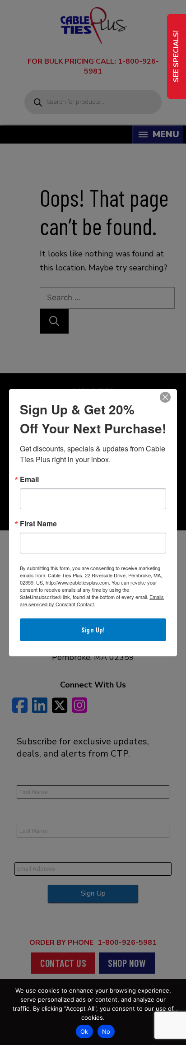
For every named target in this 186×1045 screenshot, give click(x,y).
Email (29, 479)
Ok (84, 1031)
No (106, 1031)
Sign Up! (93, 629)
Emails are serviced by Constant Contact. (92, 600)
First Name (38, 523)
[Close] (165, 397)
